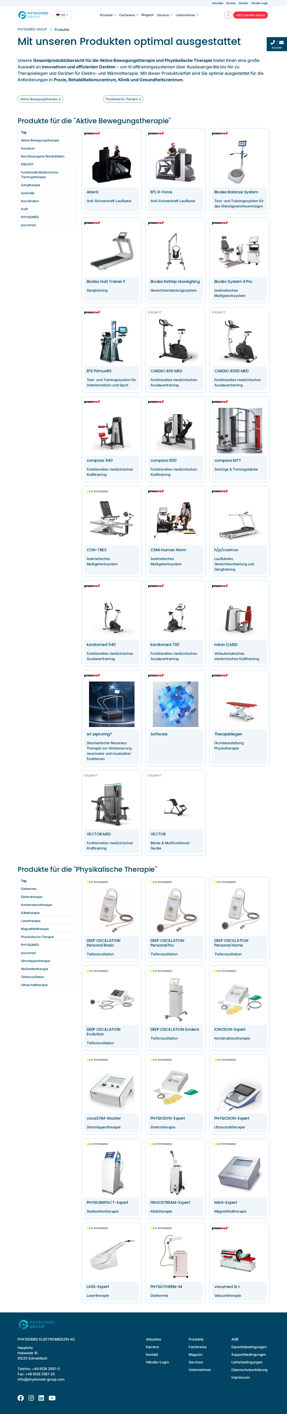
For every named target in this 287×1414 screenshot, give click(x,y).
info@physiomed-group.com (41, 1379)
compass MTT (227, 460)
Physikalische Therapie (122, 99)
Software (159, 734)
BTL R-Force (161, 192)
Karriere (231, 3)
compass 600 (164, 460)
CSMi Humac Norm (168, 550)
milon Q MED (226, 644)
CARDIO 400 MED (166, 371)
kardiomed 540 (101, 644)
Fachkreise (127, 15)
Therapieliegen (228, 734)
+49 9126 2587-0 (46, 1369)
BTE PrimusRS (99, 371)
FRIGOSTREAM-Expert (170, 1202)
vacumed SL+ (227, 1286)
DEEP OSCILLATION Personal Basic (103, 943)
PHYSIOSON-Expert (231, 1118)
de (64, 16)
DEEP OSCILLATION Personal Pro (167, 943)
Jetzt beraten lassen (252, 15)
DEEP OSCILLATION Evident (175, 1029)
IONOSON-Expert (230, 1029)
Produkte (106, 15)
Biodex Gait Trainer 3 (106, 281)
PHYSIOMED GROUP (32, 29)
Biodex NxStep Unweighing (175, 281)
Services (163, 15)
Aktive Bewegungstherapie (39, 99)
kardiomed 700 (165, 644)
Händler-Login (259, 3)
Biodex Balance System (236, 192)
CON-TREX (97, 550)
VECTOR (158, 834)
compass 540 (100, 460)
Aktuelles (217, 3)
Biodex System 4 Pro (233, 281)
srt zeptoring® (99, 734)
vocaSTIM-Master (104, 1118)
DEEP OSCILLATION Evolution (103, 1032)
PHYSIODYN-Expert (168, 1118)
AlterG (92, 192)
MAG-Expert (225, 1202)
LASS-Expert (98, 1286)
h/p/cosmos (226, 550)
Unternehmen (185, 15)
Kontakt (243, 3)
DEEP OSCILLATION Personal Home (231, 943)
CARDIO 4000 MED (231, 371)
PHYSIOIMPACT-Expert (107, 1202)
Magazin (147, 15)
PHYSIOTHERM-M (166, 1286)
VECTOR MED (99, 834)
